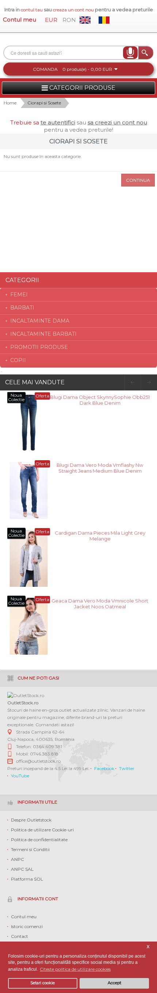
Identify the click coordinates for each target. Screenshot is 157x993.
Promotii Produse (39, 347)
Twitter (126, 768)
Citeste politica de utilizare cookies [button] (75, 969)
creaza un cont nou (74, 9)
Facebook (104, 768)
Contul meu (19, 19)
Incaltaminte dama (39, 320)
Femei (19, 294)
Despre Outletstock (31, 820)
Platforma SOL (27, 879)
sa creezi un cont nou (117, 122)
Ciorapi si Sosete (44, 102)
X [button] (148, 946)
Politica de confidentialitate (39, 839)
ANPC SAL (22, 869)
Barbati (22, 307)
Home (10, 102)
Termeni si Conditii (30, 849)
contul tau (32, 9)
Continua (138, 180)
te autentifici (58, 122)
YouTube (20, 775)
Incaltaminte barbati (43, 334)
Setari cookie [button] (42, 983)
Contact (19, 936)
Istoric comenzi (27, 926)
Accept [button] (114, 983)
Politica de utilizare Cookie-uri (42, 829)
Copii (18, 360)
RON (69, 19)
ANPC (17, 859)
